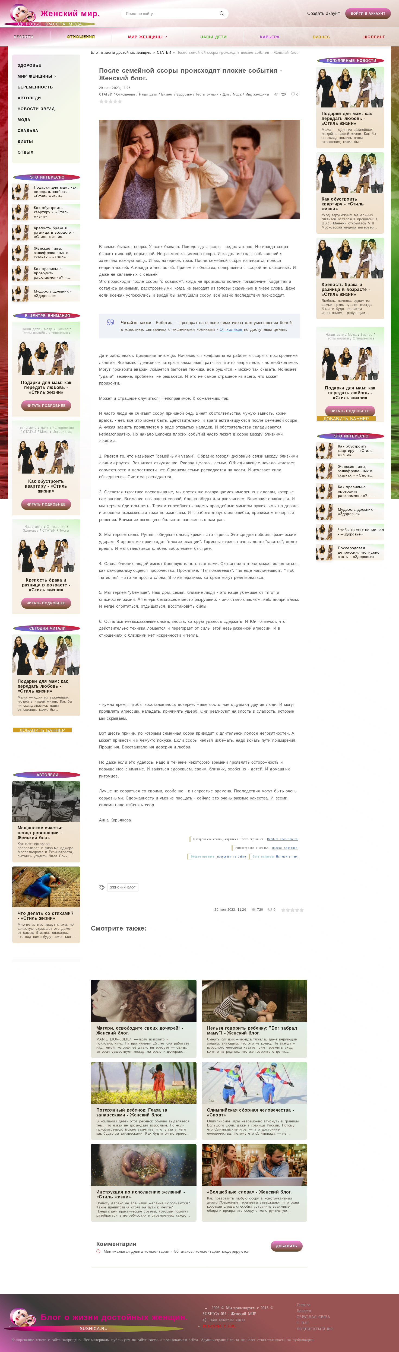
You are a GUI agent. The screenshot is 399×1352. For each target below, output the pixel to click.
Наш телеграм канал (227, 1320)
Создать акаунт (323, 13)
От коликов (231, 329)
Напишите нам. (287, 856)
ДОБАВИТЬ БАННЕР (42, 730)
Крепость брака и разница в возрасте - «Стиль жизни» (46, 585)
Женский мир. (58, 16)
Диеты (25, 141)
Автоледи (29, 98)
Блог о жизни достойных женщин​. (121, 52)
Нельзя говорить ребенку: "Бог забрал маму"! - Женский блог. (252, 1030)
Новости (304, 1311)
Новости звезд (36, 109)
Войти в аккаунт (368, 13)
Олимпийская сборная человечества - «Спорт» (250, 1112)
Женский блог (122, 887)
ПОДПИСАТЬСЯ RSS (315, 1329)
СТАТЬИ (164, 52)
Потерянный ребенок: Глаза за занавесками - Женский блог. (131, 1112)
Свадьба (28, 130)
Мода (24, 120)
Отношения (81, 37)
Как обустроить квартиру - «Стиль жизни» (46, 486)
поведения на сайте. (231, 856)
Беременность (35, 87)
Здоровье (29, 65)
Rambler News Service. (282, 839)
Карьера (270, 37)
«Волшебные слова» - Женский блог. (249, 1192)
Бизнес (321, 37)
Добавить (286, 1246)
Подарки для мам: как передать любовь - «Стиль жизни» (46, 387)
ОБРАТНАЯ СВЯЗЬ (313, 1317)
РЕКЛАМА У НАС (219, 1326)
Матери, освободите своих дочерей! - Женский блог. (139, 1030)
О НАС (303, 1323)
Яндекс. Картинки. (285, 848)
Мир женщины (145, 37)
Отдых (25, 152)
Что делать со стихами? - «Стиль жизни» (46, 916)
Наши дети (213, 37)
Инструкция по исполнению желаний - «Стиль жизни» (140, 1194)
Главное (303, 1305)
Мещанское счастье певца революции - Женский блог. (40, 833)
